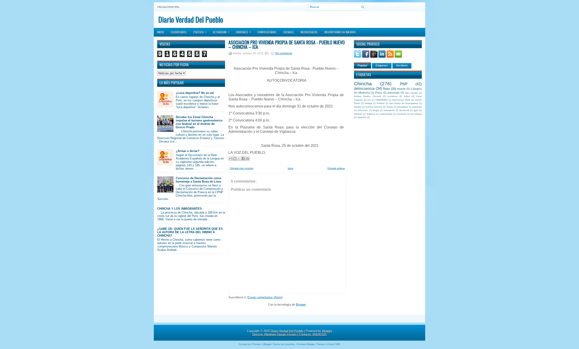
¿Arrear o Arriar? (187, 151)
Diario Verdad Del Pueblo (190, 19)
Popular (363, 65)
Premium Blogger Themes (311, 344)
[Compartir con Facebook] (243, 158)
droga (376, 110)
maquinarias (386, 114)
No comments (283, 53)
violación (361, 117)
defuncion (363, 110)
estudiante (389, 110)
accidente (392, 96)
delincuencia (364, 88)
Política (199, 31)
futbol (407, 96)
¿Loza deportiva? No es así (195, 93)
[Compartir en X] (239, 158)
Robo (386, 88)
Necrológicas (309, 32)
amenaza (417, 107)
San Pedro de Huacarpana (403, 103)
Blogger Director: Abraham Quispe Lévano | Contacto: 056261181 (292, 332)
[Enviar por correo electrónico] (230, 158)
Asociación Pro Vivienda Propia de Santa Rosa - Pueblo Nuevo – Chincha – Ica (286, 44)
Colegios (416, 88)
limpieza (371, 114)
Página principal (168, 7)
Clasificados (179, 32)
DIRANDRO (382, 100)
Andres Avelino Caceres (367, 96)
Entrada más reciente (241, 168)
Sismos (357, 107)
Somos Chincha (374, 107)
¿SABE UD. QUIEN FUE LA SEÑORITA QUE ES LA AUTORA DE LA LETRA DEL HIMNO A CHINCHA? (190, 232)
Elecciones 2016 (401, 100)
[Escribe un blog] (235, 158)
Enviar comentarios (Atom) (264, 297)
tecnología (416, 114)
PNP (404, 84)
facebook (404, 110)
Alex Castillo (411, 93)
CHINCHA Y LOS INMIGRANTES (179, 208)
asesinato (393, 92)
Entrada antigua (336, 168)
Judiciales (243, 31)
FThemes (256, 344)
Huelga (368, 103)
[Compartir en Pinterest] (247, 158)
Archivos (402, 65)
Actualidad (221, 31)
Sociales (288, 32)
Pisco (378, 92)
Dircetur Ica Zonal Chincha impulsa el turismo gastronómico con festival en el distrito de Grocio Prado (199, 122)
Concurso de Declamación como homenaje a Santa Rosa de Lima (198, 179)
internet (358, 114)
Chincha (363, 83)
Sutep (390, 107)
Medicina (364, 92)
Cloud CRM (333, 344)
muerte (401, 88)
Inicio (160, 32)
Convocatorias (266, 32)
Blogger (301, 304)
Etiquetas (382, 65)
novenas (401, 114)
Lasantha (289, 344)
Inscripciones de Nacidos (340, 32)
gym (416, 110)
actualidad (402, 107)
